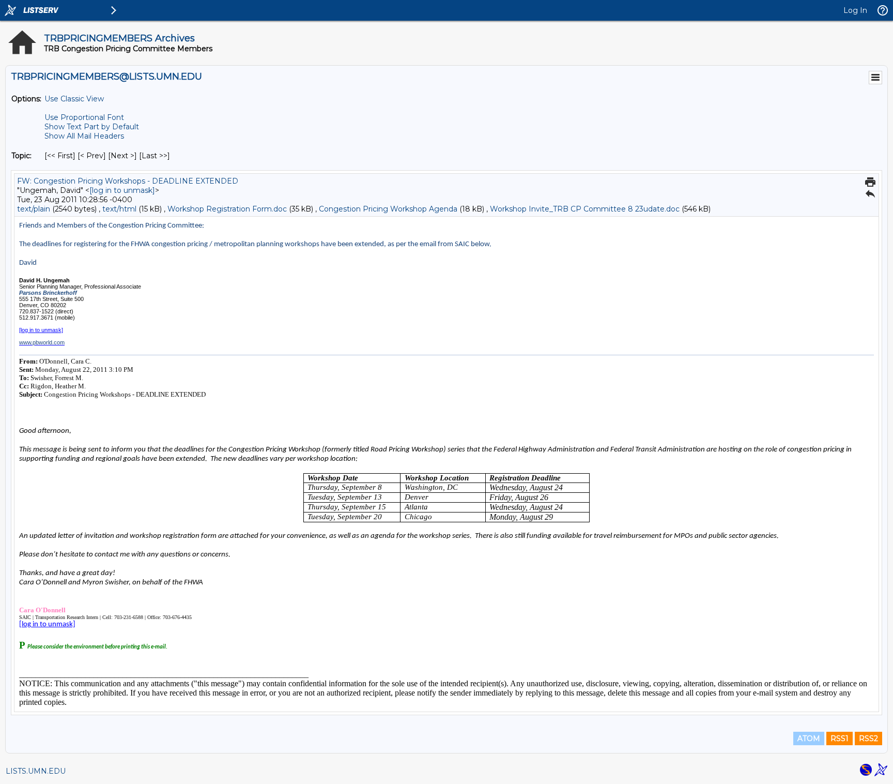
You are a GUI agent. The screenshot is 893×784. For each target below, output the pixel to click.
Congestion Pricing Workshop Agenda (388, 209)
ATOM (808, 738)
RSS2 (868, 738)
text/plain (33, 209)
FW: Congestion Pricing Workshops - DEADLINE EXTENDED (127, 181)
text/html (119, 209)
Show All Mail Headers (84, 136)
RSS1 (839, 738)
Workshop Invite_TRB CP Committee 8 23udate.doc (585, 209)
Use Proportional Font (84, 117)
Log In (855, 10)
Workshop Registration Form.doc (227, 209)
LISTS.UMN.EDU (36, 771)
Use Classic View (74, 98)
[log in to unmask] (122, 190)
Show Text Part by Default (91, 126)
